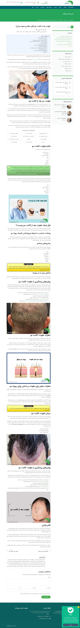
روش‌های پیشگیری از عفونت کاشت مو (40, 45)
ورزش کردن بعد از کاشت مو (29, 301)
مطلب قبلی (43, 550)
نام (19, 588)
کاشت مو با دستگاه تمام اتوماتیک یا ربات (64, 38)
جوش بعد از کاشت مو (14, 408)
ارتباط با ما (42, 7)
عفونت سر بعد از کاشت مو (42, 37)
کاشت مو (60, 20)
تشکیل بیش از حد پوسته (43, 43)
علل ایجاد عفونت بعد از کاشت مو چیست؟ (39, 40)
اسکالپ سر (69, 56)
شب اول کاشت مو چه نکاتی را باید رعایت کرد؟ (63, 39)
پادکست (55, 7)
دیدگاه (49, 577)
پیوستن (70, 625)
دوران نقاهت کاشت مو (43, 299)
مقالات (65, 7)
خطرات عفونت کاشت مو (42, 46)
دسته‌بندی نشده (68, 61)
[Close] (78, 607)
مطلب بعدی (13, 550)
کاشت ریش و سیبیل (67, 66)
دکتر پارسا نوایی (43, 31)
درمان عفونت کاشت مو (42, 49)
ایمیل (34, 588)
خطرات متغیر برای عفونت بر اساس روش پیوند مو (38, 48)
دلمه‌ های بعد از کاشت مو (41, 294)
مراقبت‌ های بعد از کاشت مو (38, 59)
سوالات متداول (49, 7)
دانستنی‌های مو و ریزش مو (66, 59)
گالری (60, 7)
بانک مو (27, 116)
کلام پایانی (44, 52)
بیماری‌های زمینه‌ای (44, 42)
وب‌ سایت (49, 588)
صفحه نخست (70, 7)
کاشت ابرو (69, 64)
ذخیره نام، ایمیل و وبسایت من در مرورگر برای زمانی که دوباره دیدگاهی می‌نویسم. (34, 593)
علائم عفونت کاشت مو (42, 39)
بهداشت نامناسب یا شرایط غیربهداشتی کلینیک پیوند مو (38, 41)
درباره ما (36, 7)
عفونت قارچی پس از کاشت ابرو (66, 36)
